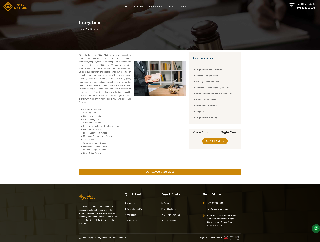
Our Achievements (172, 215)
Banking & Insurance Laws (207, 81)
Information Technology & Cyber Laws (213, 87)
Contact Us (185, 6)
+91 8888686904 (215, 203)
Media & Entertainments (206, 99)
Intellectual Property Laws (207, 75)
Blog (171, 6)
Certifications (170, 209)
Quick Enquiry (170, 221)
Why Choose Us (134, 209)
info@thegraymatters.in (218, 209)
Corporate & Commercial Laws (209, 69)
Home (125, 6)
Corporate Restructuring (207, 117)
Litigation (94, 29)
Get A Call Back (213, 141)
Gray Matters (103, 238)
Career (167, 203)
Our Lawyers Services (160, 171)
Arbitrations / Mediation (206, 105)
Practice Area (155, 6)
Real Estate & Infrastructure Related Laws (214, 93)
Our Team (131, 215)
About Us (138, 6)
